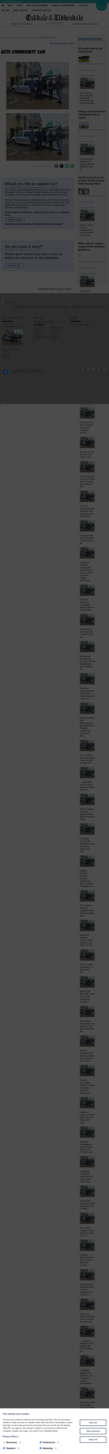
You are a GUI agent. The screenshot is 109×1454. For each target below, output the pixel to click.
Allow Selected (93, 1431)
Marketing (48, 1448)
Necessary (11, 1442)
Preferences (49, 1442)
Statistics (11, 1448)
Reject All (93, 1439)
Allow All (93, 1423)
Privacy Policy (11, 1436)
